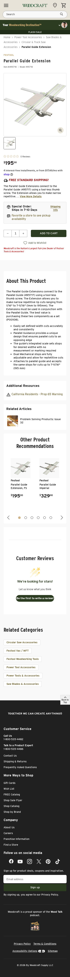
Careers (8, 833)
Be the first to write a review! (35, 598)
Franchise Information (16, 839)
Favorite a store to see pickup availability (31, 217)
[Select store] (55, 5)
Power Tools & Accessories (22, 675)
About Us (9, 827)
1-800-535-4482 (13, 739)
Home (7, 37)
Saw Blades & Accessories (22, 683)
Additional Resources (22, 386)
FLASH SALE (35, 32)
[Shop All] (6, 5)
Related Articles (19, 409)
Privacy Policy (49, 894)
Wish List (9, 788)
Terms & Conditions (44, 943)
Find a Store (11, 844)
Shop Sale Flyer (13, 800)
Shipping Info (55, 208)
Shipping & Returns (15, 761)
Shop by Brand (12, 811)
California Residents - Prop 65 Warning (37, 394)
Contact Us (10, 755)
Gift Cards (9, 782)
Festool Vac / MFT (17, 650)
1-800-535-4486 (13, 749)
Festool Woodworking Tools (22, 659)
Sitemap (53, 951)
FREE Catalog (12, 794)
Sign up (35, 887)
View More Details (31, 196)
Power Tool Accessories (28, 37)
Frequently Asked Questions (20, 767)
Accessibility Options (24, 951)
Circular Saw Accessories (22, 642)
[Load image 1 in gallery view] (10, 143)
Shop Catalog (11, 806)
